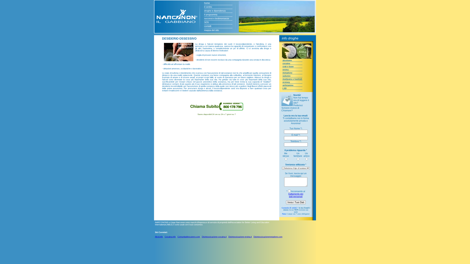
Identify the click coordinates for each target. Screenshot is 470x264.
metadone (287, 73)
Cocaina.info (170, 237)
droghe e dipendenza (215, 11)
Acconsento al (296, 194)
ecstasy (286, 82)
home (207, 3)
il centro (208, 7)
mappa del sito (211, 30)
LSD (285, 88)
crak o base (288, 66)
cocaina (286, 63)
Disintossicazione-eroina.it (240, 237)
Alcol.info (159, 237)
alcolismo (287, 60)
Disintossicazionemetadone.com (268, 237)
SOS (206, 22)
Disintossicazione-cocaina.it (214, 237)
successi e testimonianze (216, 18)
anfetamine (288, 85)
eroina (286, 70)
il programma (210, 14)
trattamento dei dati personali (295, 195)
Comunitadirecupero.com (189, 237)
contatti (207, 26)
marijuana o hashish (292, 79)
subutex (286, 76)
